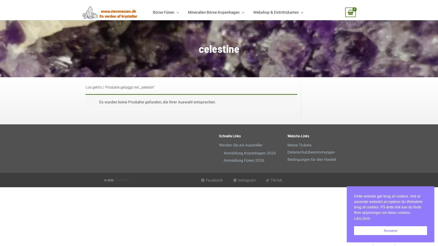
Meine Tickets (299, 145)
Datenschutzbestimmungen (311, 152)
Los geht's (94, 87)
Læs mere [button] (362, 218)
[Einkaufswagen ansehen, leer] (350, 12)
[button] (176, 12)
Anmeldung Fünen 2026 (244, 160)
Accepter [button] (391, 230)
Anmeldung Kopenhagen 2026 (250, 153)
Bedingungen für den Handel (311, 159)
